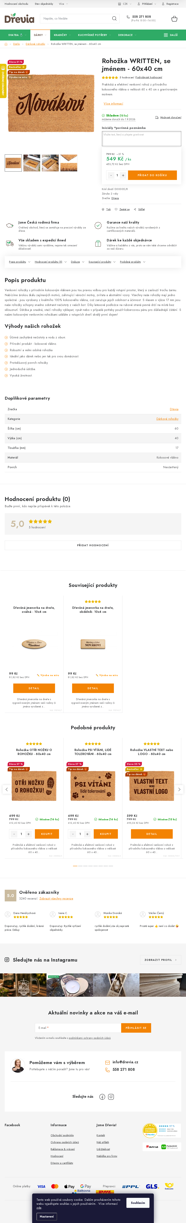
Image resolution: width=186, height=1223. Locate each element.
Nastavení (47, 1216)
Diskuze (75, 262)
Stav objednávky (44, 4)
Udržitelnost (103, 1149)
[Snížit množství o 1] (111, 175)
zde (39, 1208)
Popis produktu (17, 262)
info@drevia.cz (125, 1062)
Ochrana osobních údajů (65, 1142)
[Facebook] (102, 1097)
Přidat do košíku (152, 175)
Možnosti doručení (170, 117)
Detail (34, 688)
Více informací (113, 104)
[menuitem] (17, 35)
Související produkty (100, 262)
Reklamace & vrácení (63, 1149)
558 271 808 (141, 17)
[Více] (170, 35)
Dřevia (115, 198)
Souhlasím (138, 1203)
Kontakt (101, 1135)
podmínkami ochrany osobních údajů (90, 1038)
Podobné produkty (130, 262)
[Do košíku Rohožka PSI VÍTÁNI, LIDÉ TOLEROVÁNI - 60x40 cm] (106, 834)
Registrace (172, 4)
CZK (125, 4)
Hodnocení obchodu (16, 4)
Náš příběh (103, 1142)
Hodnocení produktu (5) (48, 262)
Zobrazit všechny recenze (56, 898)
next (179, 789)
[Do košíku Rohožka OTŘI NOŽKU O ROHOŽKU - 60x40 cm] (47, 834)
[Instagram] (111, 1097)
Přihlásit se (136, 1028)
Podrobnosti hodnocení (149, 77)
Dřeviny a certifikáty (62, 1163)
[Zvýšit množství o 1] (123, 175)
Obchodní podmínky (62, 1135)
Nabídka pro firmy (107, 1156)
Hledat (114, 18)
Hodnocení (57, 1156)
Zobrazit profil (158, 960)
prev (7, 789)
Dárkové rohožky (167, 419)
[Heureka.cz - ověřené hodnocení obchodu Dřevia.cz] (162, 1130)
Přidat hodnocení (93, 545)
